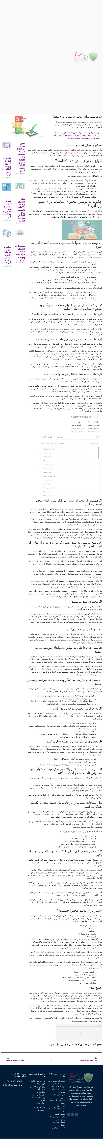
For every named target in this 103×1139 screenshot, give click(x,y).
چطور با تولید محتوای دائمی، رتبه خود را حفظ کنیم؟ (7, 255)
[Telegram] (17, 57)
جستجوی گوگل (92, 357)
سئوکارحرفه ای (74, 138)
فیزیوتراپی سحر (39, 1095)
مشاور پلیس (60, 1114)
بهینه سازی (79, 166)
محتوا (38, 166)
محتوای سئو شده (62, 150)
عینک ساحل (40, 1092)
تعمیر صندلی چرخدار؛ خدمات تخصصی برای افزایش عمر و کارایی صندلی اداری (21, 157)
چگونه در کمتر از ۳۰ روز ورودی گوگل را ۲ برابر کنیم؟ (6, 166)
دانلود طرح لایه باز (58, 1128)
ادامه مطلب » (20, 173)
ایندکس (61, 662)
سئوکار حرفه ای (74, 135)
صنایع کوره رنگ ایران (56, 1081)
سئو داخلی (80, 150)
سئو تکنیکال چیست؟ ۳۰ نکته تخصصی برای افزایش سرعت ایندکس (21, 210)
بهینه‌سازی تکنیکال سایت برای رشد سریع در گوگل (20, 253)
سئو (83, 135)
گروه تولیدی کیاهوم (37, 1081)
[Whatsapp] (12, 57)
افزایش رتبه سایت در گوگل (50, 952)
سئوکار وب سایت (60, 135)
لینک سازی (65, 656)
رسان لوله (41, 1103)
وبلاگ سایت (84, 180)
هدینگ (49, 305)
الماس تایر (61, 1084)
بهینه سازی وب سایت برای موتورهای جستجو (81, 133)
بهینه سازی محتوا (92, 138)
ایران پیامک (41, 1089)
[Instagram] (22, 57)
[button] (70, 57)
